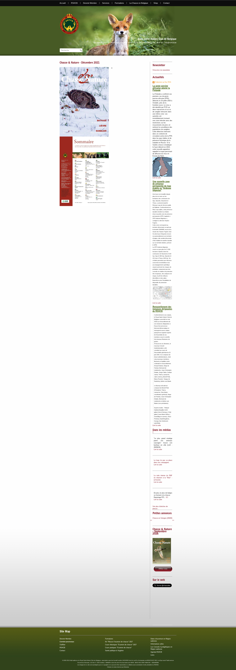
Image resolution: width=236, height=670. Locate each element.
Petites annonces (162, 513)
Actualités (158, 77)
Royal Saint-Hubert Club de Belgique (157, 39)
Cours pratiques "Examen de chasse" (118, 648)
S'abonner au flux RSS (163, 82)
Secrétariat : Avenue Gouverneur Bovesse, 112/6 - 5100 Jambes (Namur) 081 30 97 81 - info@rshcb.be (134, 42)
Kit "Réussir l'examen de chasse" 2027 (119, 642)
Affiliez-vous (163, 569)
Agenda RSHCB (156, 652)
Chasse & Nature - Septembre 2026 (162, 531)
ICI (167, 497)
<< (151, 520)
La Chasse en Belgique (138, 3)
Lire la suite (157, 178)
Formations (119, 3)
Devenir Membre (90, 3)
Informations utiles (157, 644)
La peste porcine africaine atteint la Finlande (161, 88)
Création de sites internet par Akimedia (118, 667)
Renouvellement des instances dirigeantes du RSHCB (162, 309)
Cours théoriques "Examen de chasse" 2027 (121, 645)
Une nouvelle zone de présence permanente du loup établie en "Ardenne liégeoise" (162, 186)
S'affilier (62, 645)
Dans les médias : (162, 431)
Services (105, 3)
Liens (152, 655)
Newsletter (159, 65)
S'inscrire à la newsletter (161, 70)
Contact (166, 3)
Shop (156, 3)
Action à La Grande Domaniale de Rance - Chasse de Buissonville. (162, 520)
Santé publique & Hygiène (114, 650)
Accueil (63, 3)
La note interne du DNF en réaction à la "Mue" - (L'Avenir (163, 478)
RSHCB (74, 3)
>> (173, 520)
